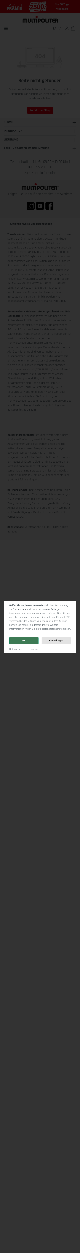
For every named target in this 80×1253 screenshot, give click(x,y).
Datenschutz (16, 649)
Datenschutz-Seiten (59, 629)
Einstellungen (56, 640)
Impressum (34, 649)
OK (23, 640)
